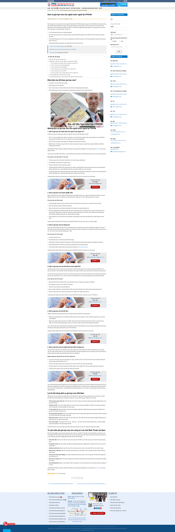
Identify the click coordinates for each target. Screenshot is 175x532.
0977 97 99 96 (114, 140)
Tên (112, 19)
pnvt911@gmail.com (97, 338)
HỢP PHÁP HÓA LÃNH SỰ (64, 8)
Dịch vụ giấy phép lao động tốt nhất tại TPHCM (61, 483)
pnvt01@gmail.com (115, 134)
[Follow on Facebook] (123, 1)
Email (112, 26)
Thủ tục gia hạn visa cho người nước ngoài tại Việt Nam (90, 483)
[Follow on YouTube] (126, 1)
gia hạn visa (98, 149)
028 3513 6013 (123, 114)
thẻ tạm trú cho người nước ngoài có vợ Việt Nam (64, 49)
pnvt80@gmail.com (97, 375)
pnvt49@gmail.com (116, 66)
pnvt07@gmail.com (116, 117)
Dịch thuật (53, 8)
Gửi (119, 51)
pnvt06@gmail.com (116, 86)
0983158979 (12, 524)
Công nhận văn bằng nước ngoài (90, 8)
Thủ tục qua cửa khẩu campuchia (58, 46)
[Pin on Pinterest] (79, 478)
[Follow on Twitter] (97, 508)
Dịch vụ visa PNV (55, 10)
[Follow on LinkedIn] (124, 1)
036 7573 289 (115, 64)
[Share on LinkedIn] (82, 478)
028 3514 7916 (123, 84)
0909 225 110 (115, 114)
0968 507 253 (115, 104)
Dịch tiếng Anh (53, 52)
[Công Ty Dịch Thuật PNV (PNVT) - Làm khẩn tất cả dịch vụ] (61, 4)
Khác (122, 41)
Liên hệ (100, 8)
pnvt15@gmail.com (116, 76)
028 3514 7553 (123, 94)
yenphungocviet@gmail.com (97, 257)
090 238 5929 (115, 94)
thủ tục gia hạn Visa (83, 247)
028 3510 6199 (123, 74)
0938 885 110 (115, 149)
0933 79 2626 (114, 132)
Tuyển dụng (106, 1)
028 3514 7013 (123, 64)
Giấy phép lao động (75, 8)
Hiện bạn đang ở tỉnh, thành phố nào (119, 38)
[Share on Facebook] (72, 478)
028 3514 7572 (121, 132)
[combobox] (112, 34)
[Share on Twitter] (74, 478)
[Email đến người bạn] (77, 478)
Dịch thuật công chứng (63, 526)
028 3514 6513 (123, 104)
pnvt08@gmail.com (97, 301)
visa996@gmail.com (116, 143)
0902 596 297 (115, 123)
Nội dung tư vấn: (115, 44)
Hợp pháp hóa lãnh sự (75, 526)
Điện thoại (113, 32)
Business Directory (112, 526)
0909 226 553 (115, 84)
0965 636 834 (115, 74)
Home (49, 8)
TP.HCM (114, 41)
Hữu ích (119, 1)
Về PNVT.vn (113, 1)
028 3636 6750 (123, 123)
